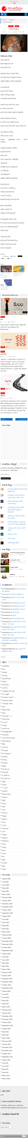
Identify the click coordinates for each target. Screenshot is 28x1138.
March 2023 (6, 1007)
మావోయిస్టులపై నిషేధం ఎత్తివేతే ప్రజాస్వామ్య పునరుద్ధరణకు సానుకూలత (16, 509)
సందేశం (4, 825)
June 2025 (5, 922)
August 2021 (6, 1060)
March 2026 (6, 894)
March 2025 (6, 932)
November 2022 (7, 1019)
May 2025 (5, 925)
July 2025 (5, 919)
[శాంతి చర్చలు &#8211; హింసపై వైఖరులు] (6, 269)
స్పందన (4, 853)
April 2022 (5, 1035)
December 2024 (7, 941)
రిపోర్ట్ (3, 800)
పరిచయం (4, 672)
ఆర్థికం (4, 859)
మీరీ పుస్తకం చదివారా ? (8, 697)
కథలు (3, 669)
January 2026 (6, 900)
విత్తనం (14, 615)
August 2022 (6, 1028)
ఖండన (4, 850)
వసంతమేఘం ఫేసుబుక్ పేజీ (10, 1114)
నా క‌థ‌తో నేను (6, 775)
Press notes (6, 709)
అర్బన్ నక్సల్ (3, 354)
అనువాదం (5, 813)
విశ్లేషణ (4, 781)
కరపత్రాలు (5, 838)
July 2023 (5, 994)
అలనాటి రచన (5, 728)
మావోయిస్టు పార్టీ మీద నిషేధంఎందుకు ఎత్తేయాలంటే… (17, 490)
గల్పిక (3, 706)
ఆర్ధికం (4, 713)
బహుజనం (5, 797)
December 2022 (7, 1016)
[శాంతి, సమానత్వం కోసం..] (6, 282)
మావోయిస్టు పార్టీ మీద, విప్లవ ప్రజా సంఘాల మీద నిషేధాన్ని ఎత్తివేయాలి (17, 522)
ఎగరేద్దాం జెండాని (22, 419)
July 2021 (5, 1063)
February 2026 (6, 897)
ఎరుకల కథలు (5, 719)
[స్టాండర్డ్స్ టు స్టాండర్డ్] (5, 569)
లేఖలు (3, 866)
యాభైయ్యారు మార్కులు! (19, 602)
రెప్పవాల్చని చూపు (14, 533)
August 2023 (6, 991)
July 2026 (5, 882)
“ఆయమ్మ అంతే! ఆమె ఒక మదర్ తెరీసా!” (16, 529)
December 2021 (7, 1047)
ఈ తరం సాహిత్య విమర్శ (8, 738)
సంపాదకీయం (5, 666)
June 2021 (5, 1066)
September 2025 (7, 913)
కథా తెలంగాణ (6, 769)
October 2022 (6, 1022)
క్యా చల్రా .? (5, 722)
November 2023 (7, 982)
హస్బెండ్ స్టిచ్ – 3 (6, 716)
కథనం (4, 806)
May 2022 (5, 1032)
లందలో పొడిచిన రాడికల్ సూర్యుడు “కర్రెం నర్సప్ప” (14, 622)
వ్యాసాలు (4, 784)
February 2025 (6, 935)
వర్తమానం (4, 819)
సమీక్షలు (4, 816)
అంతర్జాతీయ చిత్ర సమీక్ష (8, 691)
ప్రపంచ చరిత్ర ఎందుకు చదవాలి (13, 598)
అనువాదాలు (5, 828)
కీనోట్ (3, 744)
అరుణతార (4, 791)
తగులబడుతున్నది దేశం (18, 618)
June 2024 (5, 960)
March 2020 (6, 1078)
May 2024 (5, 963)
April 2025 (5, 928)
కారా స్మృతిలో (5, 694)
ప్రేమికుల (4, 419)
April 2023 (5, 1003)
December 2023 (7, 978)
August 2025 (6, 916)
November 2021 (7, 1050)
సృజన (3, 809)
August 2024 (6, 953)
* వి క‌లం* (5, 788)
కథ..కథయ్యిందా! (6, 753)
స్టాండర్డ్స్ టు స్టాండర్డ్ (14, 567)
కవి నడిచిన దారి (6, 778)
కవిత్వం (16, 26)
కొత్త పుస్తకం (5, 750)
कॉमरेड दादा (12, 574)
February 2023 (6, 1010)
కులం (2, 319)
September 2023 (7, 988)
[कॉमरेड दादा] (5, 577)
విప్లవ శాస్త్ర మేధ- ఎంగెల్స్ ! (15, 560)
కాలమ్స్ (4, 844)
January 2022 (6, 1044)
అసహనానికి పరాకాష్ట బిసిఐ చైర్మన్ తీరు (17, 552)
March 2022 (6, 1038)
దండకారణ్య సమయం (7, 700)
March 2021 (6, 1075)
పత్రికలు (4, 766)
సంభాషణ (4, 863)
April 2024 (5, 966)
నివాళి (3, 831)
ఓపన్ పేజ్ (4, 688)
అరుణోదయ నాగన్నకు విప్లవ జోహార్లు (14, 644)
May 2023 (5, 1000)
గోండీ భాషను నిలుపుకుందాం (16, 594)
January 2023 (6, 1013)
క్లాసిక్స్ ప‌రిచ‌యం (6, 794)
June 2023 (5, 997)
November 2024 (7, 944)
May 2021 (5, 1069)
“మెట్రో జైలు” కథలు (7, 703)
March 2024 (6, 969)
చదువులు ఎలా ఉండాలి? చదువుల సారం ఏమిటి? (16, 516)
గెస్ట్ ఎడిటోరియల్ (6, 678)
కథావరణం (5, 763)
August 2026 (6, 878)
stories (4, 834)
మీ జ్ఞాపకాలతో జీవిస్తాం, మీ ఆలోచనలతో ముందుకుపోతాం (14, 639)
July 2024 (5, 957)
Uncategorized (6, 731)
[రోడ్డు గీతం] (14, 382)
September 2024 (7, 950)
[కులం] (14, 306)
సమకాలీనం (5, 756)
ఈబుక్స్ (4, 847)
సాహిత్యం (11, 26)
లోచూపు (4, 681)
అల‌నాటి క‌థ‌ (5, 684)
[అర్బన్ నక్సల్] (14, 341)
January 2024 (6, 975)
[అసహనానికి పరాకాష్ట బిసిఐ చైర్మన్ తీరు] (5, 555)
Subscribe (6, 479)
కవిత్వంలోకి (5, 772)
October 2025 (6, 910)
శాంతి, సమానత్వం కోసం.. (5, 287)
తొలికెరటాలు (5, 841)
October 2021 (6, 1053)
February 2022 (6, 1041)
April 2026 (5, 891)
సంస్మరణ (4, 725)
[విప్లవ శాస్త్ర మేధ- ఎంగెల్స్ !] (5, 562)
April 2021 (5, 1072)
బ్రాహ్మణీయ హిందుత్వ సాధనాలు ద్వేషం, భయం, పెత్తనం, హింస (16, 496)
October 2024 (6, 947)
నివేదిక (4, 822)
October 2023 (6, 985)
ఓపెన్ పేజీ (4, 747)
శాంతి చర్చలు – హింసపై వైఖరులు (5, 273)
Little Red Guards (13, 542)
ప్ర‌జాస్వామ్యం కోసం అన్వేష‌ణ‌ (18, 273)
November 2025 (7, 907)
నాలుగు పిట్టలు (11, 538)
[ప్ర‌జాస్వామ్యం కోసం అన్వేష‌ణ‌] (19, 269)
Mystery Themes (20, 1136)
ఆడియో (4, 869)
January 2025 (6, 938)
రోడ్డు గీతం (3, 395)
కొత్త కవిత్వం (5, 734)
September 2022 (7, 1025)
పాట (3, 856)
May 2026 (5, 888)
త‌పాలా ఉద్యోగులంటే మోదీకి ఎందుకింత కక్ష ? (15, 502)
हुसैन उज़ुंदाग (23, 576)
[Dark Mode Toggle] (24, 1134)
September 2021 (7, 1057)
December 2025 (7, 903)
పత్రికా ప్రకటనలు (6, 741)
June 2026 (5, 885)
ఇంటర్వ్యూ (4, 675)
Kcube (4, 594)
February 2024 (6, 972)
